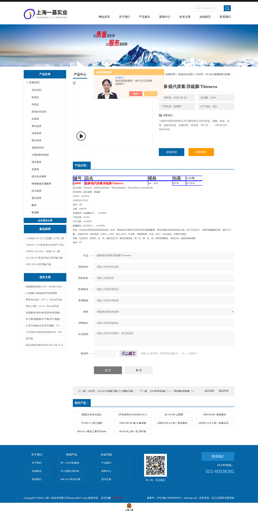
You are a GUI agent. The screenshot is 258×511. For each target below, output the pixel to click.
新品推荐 (45, 228)
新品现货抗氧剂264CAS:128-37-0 (44, 345)
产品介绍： (82, 165)
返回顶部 (209, 391)
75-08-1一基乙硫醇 (91, 423)
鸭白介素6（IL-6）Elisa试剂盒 (42, 306)
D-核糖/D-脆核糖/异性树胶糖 (41, 293)
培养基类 (36, 133)
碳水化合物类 (39, 176)
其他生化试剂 (39, 111)
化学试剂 (36, 90)
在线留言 (205, 16)
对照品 (35, 104)
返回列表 (224, 391)
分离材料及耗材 (40, 154)
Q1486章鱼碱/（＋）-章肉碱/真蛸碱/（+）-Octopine (178, 391)
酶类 (34, 205)
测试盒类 (36, 126)
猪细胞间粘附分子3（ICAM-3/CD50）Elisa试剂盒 (45, 286)
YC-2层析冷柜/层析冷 (72, 471)
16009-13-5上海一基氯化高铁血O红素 (215, 423)
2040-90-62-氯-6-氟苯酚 (132, 423)
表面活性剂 (38, 147)
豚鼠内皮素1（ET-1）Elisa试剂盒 (44, 299)
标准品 (35, 97)
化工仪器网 (217, 497)
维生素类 (36, 162)
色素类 (35, 169)
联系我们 (225, 16)
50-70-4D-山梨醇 (173, 414)
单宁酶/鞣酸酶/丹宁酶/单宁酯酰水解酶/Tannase (45, 319)
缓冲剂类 (36, 140)
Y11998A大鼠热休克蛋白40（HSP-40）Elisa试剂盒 (45, 332)
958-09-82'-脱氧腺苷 (214, 414)
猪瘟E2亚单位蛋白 (92, 414)
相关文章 (45, 277)
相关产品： (82, 402)
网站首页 (104, 16)
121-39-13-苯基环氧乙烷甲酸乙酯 (44, 257)
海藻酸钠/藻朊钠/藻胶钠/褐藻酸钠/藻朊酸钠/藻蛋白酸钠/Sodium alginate (45, 312)
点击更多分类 (45, 220)
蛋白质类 (36, 198)
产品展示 (144, 16)
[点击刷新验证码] (128, 353)
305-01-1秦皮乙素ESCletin (91, 431)
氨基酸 (35, 212)
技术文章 (185, 16)
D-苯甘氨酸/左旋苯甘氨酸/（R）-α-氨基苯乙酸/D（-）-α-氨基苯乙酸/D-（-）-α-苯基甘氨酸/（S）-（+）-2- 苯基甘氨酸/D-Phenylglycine (45, 325)
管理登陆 (229, 497)
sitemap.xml (190, 497)
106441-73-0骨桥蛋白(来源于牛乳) (45, 244)
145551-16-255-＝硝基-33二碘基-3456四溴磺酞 (45, 251)
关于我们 (124, 16)
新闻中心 (164, 16)
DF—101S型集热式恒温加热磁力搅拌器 (72, 462)
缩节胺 (29, 338)
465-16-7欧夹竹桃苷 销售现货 (72, 479)
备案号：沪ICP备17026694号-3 (164, 497)
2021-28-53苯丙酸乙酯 (38, 264)
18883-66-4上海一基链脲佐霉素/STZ (174, 423)
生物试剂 (34, 82)
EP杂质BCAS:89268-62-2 (133, 414)
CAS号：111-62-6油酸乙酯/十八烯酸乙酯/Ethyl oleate (117, 391)
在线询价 (171, 152)
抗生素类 (36, 190)
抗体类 (35, 118)
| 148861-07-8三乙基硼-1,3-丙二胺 (45, 238)
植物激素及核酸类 (41, 183)
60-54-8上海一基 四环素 (132, 431)
